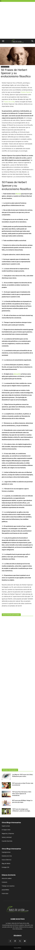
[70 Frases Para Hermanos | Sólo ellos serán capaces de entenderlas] (6, 794)
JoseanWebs (5, 890)
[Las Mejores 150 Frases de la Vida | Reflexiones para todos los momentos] (6, 777)
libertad (18, 194)
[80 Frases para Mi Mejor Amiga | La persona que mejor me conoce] (6, 803)
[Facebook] (10, 941)
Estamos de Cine (7, 856)
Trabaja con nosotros (8, 886)
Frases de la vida (5, 66)
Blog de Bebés (6, 863)
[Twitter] (20, 941)
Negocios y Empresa (8, 833)
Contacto (4, 882)
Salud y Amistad (6, 837)
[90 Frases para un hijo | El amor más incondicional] (6, 785)
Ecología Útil (5, 867)
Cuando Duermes (7, 841)
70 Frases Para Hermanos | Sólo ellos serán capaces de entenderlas (21, 793)
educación (16, 374)
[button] (3, 41)
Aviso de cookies (7, 878)
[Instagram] (15, 941)
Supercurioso (6, 826)
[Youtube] (25, 941)
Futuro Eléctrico (6, 860)
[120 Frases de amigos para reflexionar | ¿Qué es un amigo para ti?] (6, 811)
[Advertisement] (17, 20)
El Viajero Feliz (6, 830)
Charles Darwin (26, 92)
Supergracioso (6, 852)
